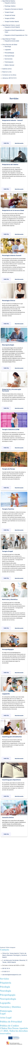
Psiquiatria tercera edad (12, 41)
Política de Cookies (9, 1025)
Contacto (4, 949)
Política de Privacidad (11, 1021)
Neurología (5, 990)
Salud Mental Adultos (8, 1)
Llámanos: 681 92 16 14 (9, 78)
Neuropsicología (8, 998)
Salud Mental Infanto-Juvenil (11, 25)
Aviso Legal (5, 1017)
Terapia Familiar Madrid (12, 21)
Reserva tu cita (6, 72)
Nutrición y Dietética (10, 1006)
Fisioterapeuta (9, 62)
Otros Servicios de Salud (9, 44)
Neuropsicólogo (9, 56)
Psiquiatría (5, 982)
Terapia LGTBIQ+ (10, 18)
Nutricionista (8, 59)
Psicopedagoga (9, 52)
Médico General (9, 65)
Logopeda (8, 49)
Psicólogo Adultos (10, 6)
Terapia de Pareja (10, 15)
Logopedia (5, 1002)
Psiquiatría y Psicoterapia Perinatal (11, 390)
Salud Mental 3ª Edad (8, 39)
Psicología (5, 986)
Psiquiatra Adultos (10, 3)
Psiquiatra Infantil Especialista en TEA (16, 35)
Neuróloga (8, 46)
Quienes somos (7, 68)
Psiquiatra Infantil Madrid (12, 27)
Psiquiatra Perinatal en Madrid (14, 9)
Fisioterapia (6, 1011)
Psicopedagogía (7, 994)
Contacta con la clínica (9, 75)
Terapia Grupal (9, 12)
